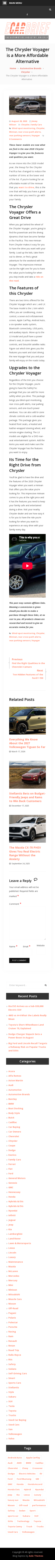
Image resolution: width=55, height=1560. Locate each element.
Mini (10, 1285)
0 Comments (15, 139)
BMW (11, 1103)
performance (39, 1505)
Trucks (12, 1415)
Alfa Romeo (14, 1075)
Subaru (12, 1396)
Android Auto (15, 1457)
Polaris (12, 1317)
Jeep (10, 1224)
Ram (10, 1336)
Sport (33, 1510)
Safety (12, 1364)
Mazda (12, 1266)
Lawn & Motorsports (19, 1243)
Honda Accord (35, 1484)
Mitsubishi (14, 1294)
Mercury (12, 1280)
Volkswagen (15, 1434)
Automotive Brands (19, 1094)
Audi (10, 1085)
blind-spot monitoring (23, 128)
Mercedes (13, 1275)
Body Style (14, 1113)
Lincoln (12, 1252)
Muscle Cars (15, 1299)
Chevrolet (13, 1136)
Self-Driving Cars (17, 1373)
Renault (12, 1341)
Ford (10, 1173)
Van (10, 1429)
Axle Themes (36, 1555)
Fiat (10, 1168)
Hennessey (14, 1192)
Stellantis (13, 1387)
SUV (10, 1401)
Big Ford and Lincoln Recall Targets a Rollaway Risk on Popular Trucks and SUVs (27, 1047)
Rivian (11, 1345)
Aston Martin (15, 1080)
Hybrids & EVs (15, 1201)
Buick (11, 1117)
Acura (11, 1071)
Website (41, 945)
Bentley (12, 1099)
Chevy (25, 1468)
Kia (10, 1229)
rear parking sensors (20, 135)
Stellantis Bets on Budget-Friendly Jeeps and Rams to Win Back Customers (27, 797)
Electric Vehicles (27, 1473)
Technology (23, 1521)
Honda (11, 1196)
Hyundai (12, 1210)
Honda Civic (14, 1489)
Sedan (22, 1510)
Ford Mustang (24, 1479)
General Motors (17, 1178)
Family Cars (36, 124)
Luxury (12, 1257)
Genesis (12, 1182)
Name (13, 946)
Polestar (13, 1322)
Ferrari (12, 1164)
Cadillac (12, 1122)
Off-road (23, 1505)
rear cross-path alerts (29, 131)
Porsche (12, 1326)
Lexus (11, 1247)
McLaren (13, 1271)
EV (41, 1473)
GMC (10, 1187)
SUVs (10, 1521)
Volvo (11, 1438)
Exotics (12, 1154)
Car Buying (14, 1127)
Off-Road (13, 1308)
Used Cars (13, 1424)
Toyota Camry (15, 1526)
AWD (19, 1463)
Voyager (35, 135)
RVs (10, 1359)
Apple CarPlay (33, 1457)
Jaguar (12, 1220)
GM (37, 1479)
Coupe (11, 1145)
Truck (29, 1526)
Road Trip (13, 1350)
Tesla (11, 1406)
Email (26, 946)
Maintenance (15, 1261)
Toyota (12, 1410)
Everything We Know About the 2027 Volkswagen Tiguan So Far (27, 743)
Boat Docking (15, 1108)
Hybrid (27, 1489)
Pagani (12, 1313)
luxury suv (13, 1500)
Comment (15, 903)
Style (11, 1392)
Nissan (12, 1303)
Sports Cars (14, 1382)
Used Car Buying (17, 1419)
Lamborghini (15, 1233)
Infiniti (12, 1215)
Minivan (13, 131)
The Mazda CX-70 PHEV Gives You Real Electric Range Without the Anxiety (25, 853)
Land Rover (14, 1238)
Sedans (12, 1368)
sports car (13, 1516)
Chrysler (25, 124)
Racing (12, 1331)
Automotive (15, 1089)
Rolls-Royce (14, 1354)
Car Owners (14, 1131)
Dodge (12, 1150)
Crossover (37, 1468)
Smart (11, 1378)
